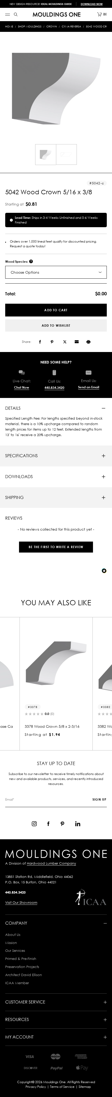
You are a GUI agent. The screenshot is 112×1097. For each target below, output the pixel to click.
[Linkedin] (77, 823)
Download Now (92, 3)
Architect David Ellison (23, 975)
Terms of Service (62, 1087)
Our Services (15, 950)
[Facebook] (40, 342)
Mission (11, 943)
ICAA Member (17, 983)
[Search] (16, 14)
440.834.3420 (54, 388)
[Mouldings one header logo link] (56, 14)
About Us (12, 934)
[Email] (76, 341)
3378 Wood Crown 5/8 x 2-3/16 (52, 726)
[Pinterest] (52, 342)
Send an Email (88, 387)
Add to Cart (55, 310)
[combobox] (56, 272)
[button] (56, 544)
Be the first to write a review (56, 547)
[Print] (88, 342)
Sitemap (85, 1087)
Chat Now (21, 387)
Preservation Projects (22, 967)
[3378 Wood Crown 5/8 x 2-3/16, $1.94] (56, 663)
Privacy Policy (36, 1087)
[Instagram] (34, 823)
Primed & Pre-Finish (20, 959)
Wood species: (17, 261)
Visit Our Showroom (21, 902)
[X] (65, 342)
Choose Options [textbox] (25, 272)
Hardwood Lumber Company (51, 863)
